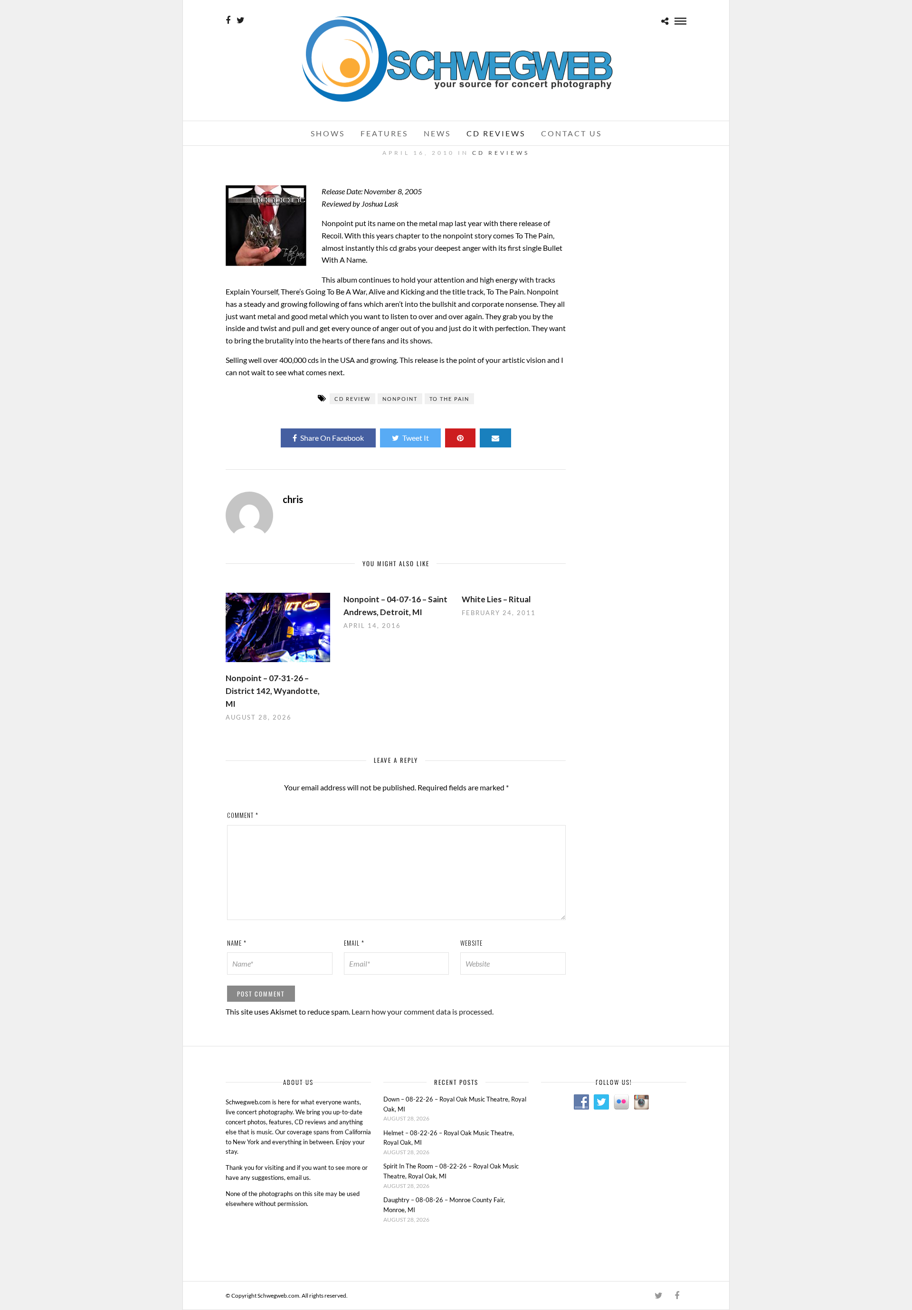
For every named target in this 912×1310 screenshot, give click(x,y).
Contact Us (571, 133)
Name (237, 943)
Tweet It (415, 437)
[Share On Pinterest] (460, 437)
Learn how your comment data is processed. (423, 1011)
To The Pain (449, 399)
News (437, 133)
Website (471, 943)
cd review (352, 399)
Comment (242, 815)
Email (354, 943)
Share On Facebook (332, 437)
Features (384, 133)
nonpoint (400, 399)
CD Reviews (495, 133)
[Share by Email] (495, 437)
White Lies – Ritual (496, 599)
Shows (328, 133)
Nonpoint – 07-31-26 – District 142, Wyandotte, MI (273, 691)
